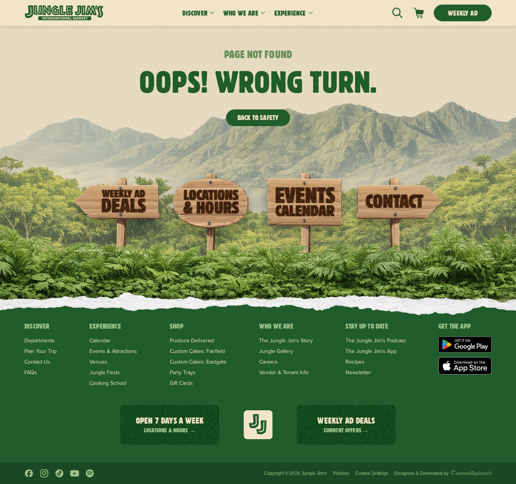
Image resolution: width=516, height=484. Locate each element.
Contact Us (37, 361)
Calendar (99, 340)
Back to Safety (258, 117)
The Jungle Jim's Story (286, 340)
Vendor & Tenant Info (284, 372)
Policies (341, 473)
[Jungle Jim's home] (64, 13)
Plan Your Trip (40, 351)
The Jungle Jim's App (371, 351)
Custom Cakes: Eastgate (198, 361)
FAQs (30, 372)
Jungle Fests (104, 372)
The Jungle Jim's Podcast (376, 340)
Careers (268, 361)
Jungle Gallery (276, 351)
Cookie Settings (371, 473)
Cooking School (107, 383)
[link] (418, 13)
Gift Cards (181, 383)
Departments (39, 340)
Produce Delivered (192, 340)
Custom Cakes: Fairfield (197, 351)
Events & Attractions (113, 351)
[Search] (397, 13)
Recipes (355, 361)
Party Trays (183, 372)
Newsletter (358, 372)
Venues (98, 361)
